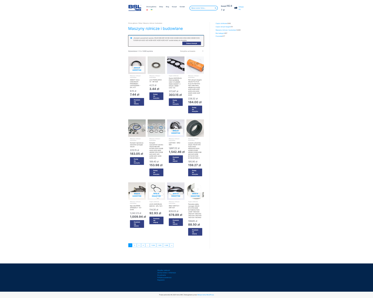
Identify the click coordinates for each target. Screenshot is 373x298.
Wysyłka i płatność (163, 270)
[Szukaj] (215, 8)
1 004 (153, 245)
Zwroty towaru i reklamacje (166, 273)
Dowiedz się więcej (137, 102)
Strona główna (132, 23)
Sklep (140, 23)
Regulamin (161, 280)
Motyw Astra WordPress (205, 295)
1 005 (159, 245)
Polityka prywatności (164, 277)
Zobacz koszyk (191, 43)
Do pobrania (161, 275)
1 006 (166, 245)
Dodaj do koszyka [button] (156, 96)
